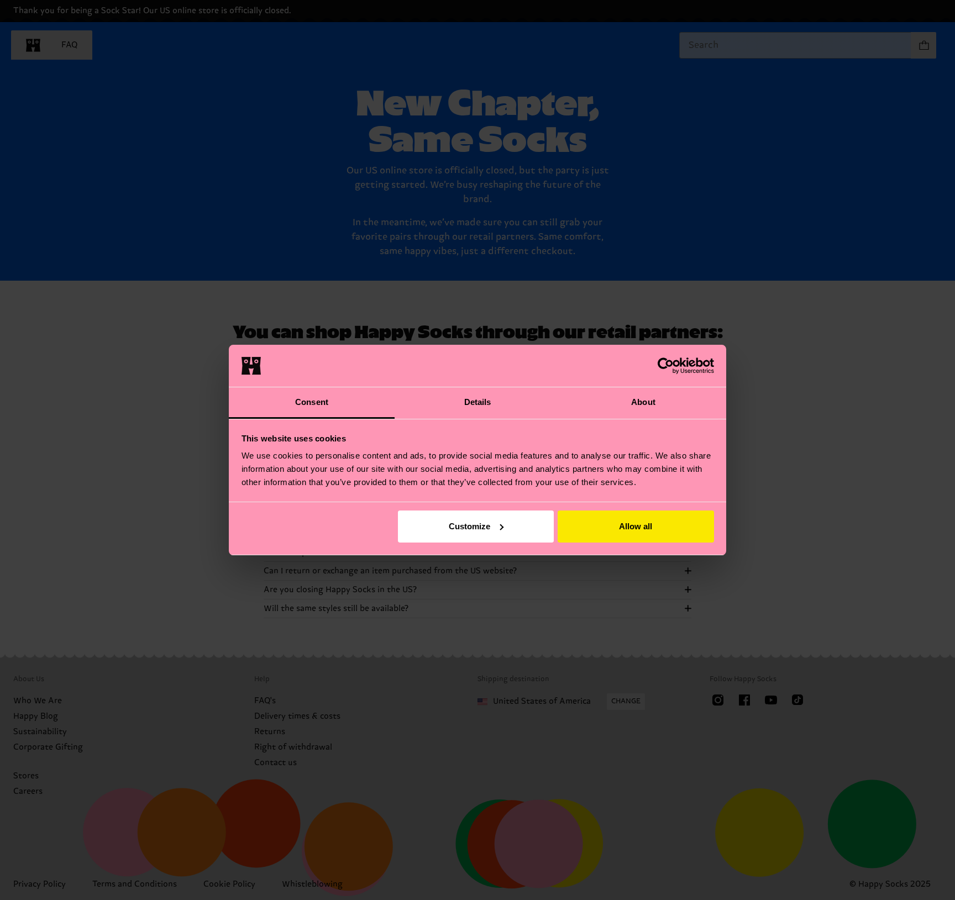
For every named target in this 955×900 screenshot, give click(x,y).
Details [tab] (477, 402)
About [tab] (643, 402)
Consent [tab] (311, 402)
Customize (469, 526)
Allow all (635, 526)
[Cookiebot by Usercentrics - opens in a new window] (665, 365)
